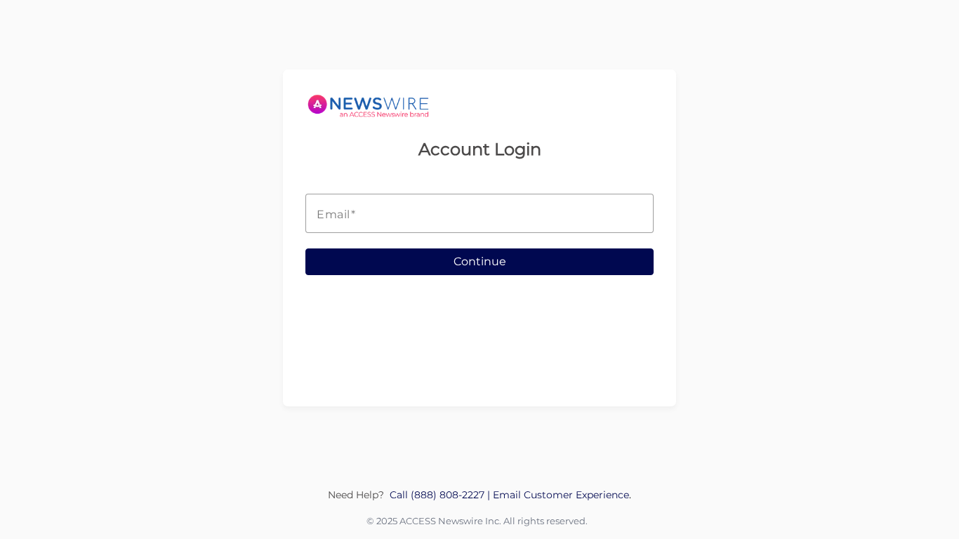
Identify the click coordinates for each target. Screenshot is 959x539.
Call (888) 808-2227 (438, 494)
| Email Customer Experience (558, 494)
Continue (480, 261)
